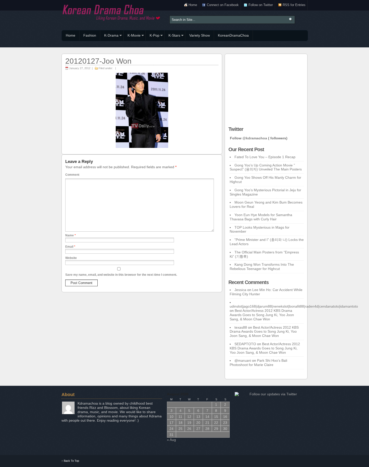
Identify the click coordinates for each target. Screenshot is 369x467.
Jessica (240, 290)
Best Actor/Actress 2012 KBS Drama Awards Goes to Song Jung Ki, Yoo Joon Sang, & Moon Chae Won (262, 315)
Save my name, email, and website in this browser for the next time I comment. (121, 274)
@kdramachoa (254, 138)
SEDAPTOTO (245, 344)
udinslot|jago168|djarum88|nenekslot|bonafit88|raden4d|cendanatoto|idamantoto (294, 306)
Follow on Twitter (261, 5)
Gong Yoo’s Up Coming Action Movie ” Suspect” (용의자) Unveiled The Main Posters (266, 167)
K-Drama (109, 36)
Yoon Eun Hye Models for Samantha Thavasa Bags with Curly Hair (261, 217)
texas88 (240, 327)
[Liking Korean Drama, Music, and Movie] (112, 12)
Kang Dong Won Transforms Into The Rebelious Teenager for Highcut (262, 266)
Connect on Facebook (223, 5)
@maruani (242, 360)
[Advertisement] (266, 88)
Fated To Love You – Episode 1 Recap (264, 157)
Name (70, 235)
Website (71, 258)
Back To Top (70, 460)
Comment (72, 174)
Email (70, 246)
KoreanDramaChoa (233, 35)
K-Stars (172, 36)
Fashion (89, 35)
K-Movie (132, 36)
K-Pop (152, 36)
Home (193, 5)
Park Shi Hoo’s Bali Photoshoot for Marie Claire (258, 362)
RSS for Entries (294, 5)
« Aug (171, 440)
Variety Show (199, 35)
